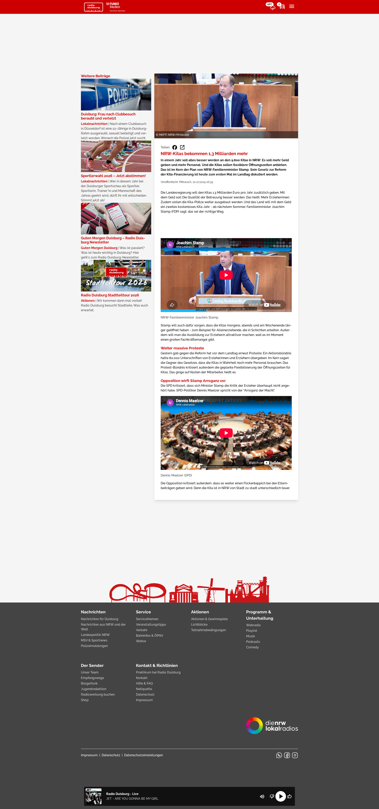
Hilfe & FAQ (144, 683)
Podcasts (253, 642)
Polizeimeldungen (94, 646)
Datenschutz (145, 694)
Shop (85, 700)
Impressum (144, 700)
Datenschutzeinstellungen (143, 755)
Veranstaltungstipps (151, 624)
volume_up (262, 796)
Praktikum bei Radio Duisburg (158, 672)
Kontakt (141, 678)
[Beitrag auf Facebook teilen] (174, 147)
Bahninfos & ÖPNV (149, 635)
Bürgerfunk (89, 683)
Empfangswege (92, 678)
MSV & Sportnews (94, 640)
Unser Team (90, 672)
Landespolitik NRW (95, 635)
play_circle (280, 796)
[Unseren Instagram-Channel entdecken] (295, 755)
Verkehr (141, 630)
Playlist (251, 631)
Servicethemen (147, 619)
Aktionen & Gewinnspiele (209, 619)
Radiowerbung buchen (98, 694)
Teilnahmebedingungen (208, 630)
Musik (250, 636)
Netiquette (144, 689)
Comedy (252, 647)
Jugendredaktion (93, 689)
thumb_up (289, 796)
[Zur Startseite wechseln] (93, 7)
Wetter (141, 641)
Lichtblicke (199, 624)
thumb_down (272, 796)
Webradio (253, 625)
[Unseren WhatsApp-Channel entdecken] (279, 755)
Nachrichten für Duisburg (99, 619)
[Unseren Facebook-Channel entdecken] (287, 755)
